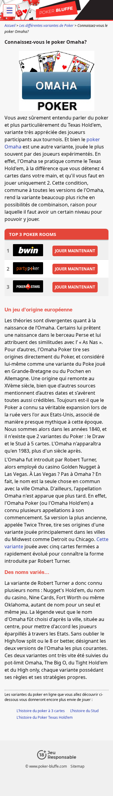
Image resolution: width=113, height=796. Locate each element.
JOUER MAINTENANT (75, 250)
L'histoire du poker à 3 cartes (41, 710)
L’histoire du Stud (84, 710)
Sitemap (77, 766)
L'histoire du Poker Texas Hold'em (45, 717)
